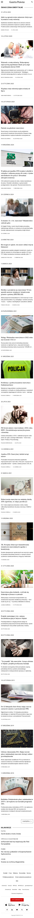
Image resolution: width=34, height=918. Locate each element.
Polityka (3, 831)
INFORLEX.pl (21, 885)
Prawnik (3, 849)
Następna (26, 821)
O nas (10, 873)
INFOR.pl (15, 885)
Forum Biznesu (25, 889)
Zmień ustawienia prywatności (23, 877)
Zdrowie (3, 859)
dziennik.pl (4, 885)
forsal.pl (10, 885)
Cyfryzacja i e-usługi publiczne (9, 839)
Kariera (29, 873)
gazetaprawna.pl (28, 885)
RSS (17, 881)
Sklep (19, 889)
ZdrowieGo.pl (8, 889)
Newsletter (14, 889)
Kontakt (5, 873)
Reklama (15, 873)
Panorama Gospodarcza (17, 893)
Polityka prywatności (8, 877)
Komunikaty (22, 873)
